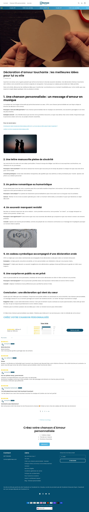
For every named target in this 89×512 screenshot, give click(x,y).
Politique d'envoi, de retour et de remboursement (38, 463)
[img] (4, 341)
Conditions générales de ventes (33, 471)
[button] (78, 3)
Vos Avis (27, 458)
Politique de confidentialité (32, 473)
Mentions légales (29, 468)
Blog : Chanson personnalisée (33, 480)
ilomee (41, 505)
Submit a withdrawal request (32, 478)
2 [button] (42, 411)
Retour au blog (45, 420)
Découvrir (44, 444)
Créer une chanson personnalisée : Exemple (37, 461)
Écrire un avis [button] (75, 330)
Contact (27, 466)
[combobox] (44, 508)
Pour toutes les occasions (32, 476)
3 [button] (44, 411)
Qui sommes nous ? (30, 456)
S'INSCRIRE (72, 460)
